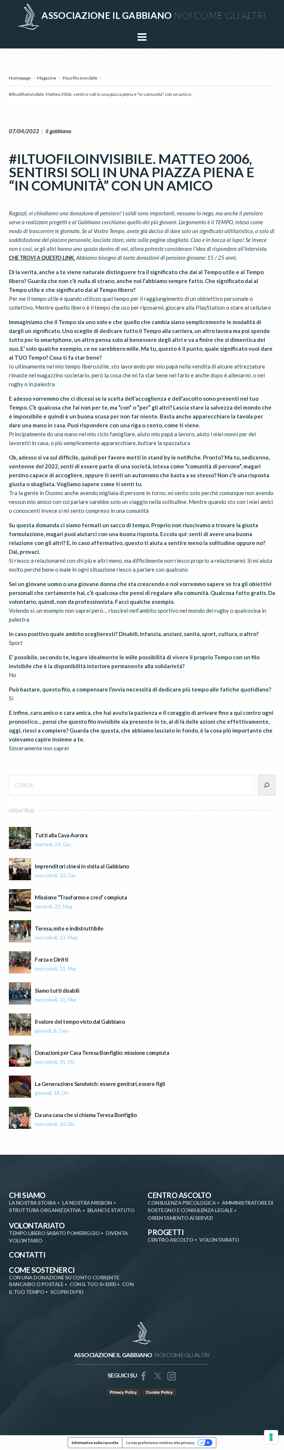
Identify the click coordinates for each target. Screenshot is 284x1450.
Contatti (27, 1254)
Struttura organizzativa (45, 1210)
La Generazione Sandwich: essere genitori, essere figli (100, 1084)
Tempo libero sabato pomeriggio (54, 1233)
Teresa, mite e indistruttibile (69, 928)
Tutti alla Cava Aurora (61, 835)
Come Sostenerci (42, 1269)
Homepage (20, 78)
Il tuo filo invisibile (79, 78)
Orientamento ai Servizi (180, 1218)
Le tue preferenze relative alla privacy (160, 1442)
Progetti (165, 1232)
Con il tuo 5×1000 (93, 1284)
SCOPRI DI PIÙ (67, 1292)
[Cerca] (266, 785)
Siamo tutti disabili (57, 990)
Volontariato (36, 1225)
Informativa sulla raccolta (95, 1442)
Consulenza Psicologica (182, 1203)
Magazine (46, 78)
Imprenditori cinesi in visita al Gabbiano (82, 866)
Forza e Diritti (51, 959)
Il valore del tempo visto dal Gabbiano (80, 1022)
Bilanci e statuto (111, 1210)
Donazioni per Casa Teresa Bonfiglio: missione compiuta (102, 1053)
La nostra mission (87, 1203)
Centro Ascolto (179, 1195)
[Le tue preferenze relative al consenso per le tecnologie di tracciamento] (271, 1437)
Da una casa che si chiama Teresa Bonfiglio (85, 1115)
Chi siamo (27, 1195)
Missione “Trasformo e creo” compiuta (81, 897)
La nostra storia (32, 1203)
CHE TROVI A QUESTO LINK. (42, 257)
